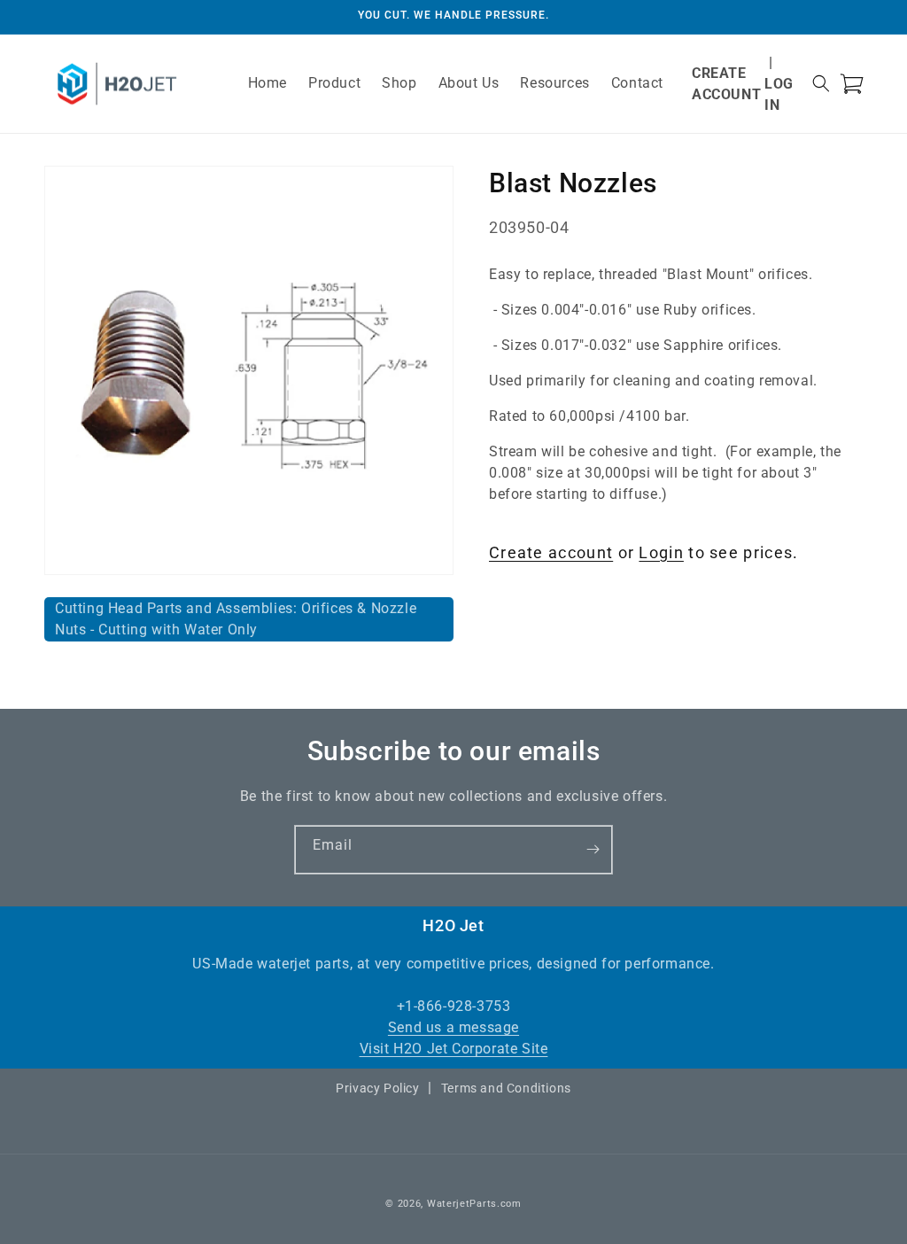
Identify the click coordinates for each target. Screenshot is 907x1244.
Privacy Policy (377, 1088)
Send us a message (453, 1027)
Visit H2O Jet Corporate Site (454, 1048)
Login (661, 552)
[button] (821, 83)
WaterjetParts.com (474, 1203)
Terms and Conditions (506, 1088)
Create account (551, 552)
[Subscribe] (592, 850)
